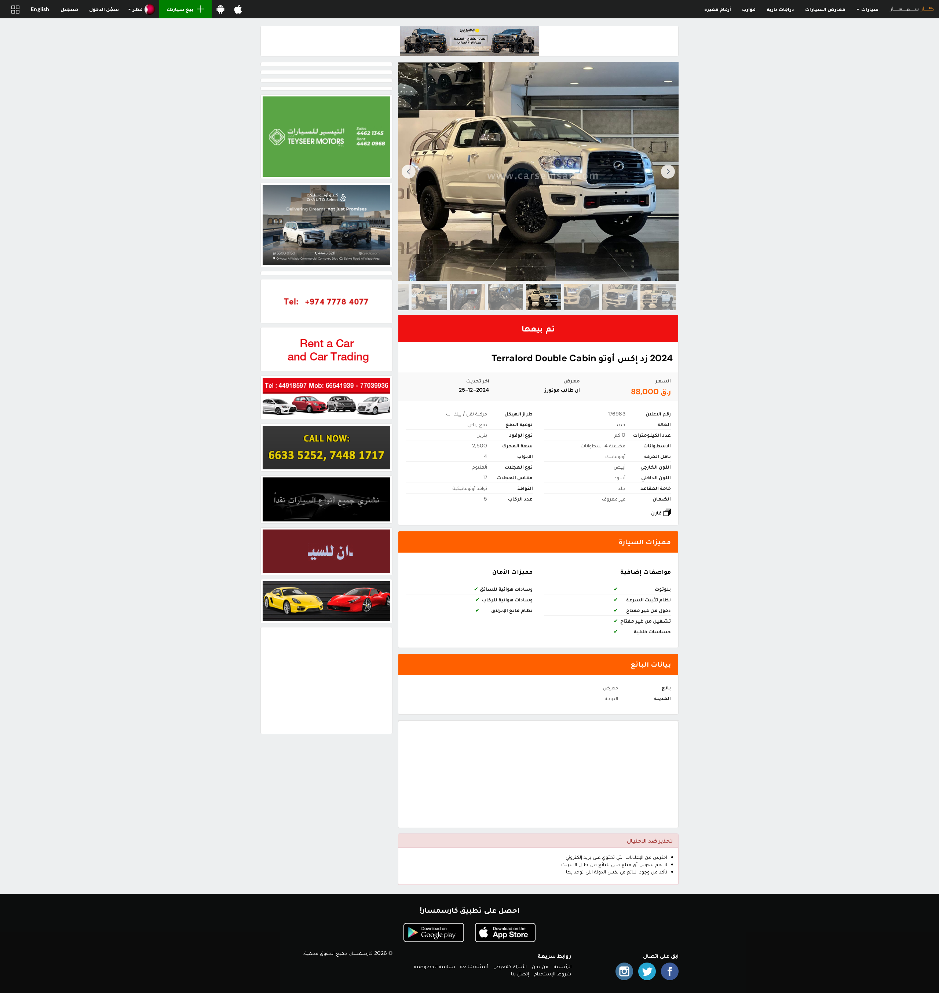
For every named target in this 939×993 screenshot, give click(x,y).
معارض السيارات (825, 9)
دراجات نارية (780, 9)
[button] (141, 9)
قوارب (749, 9)
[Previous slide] (668, 172)
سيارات (869, 9)
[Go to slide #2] (619, 297)
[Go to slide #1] (658, 297)
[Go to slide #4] (543, 297)
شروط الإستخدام (552, 973)
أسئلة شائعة (474, 966)
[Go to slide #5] (505, 297)
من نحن (540, 966)
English (40, 9)
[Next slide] (409, 172)
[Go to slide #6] (467, 297)
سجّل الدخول (104, 9)
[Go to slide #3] (581, 297)
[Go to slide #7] (429, 297)
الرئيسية (562, 966)
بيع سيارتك (180, 9)
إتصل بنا (520, 973)
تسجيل (69, 9)
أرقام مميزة (717, 9)
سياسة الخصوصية (434, 966)
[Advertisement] (538, 774)
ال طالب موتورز (562, 389)
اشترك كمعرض (510, 966)
